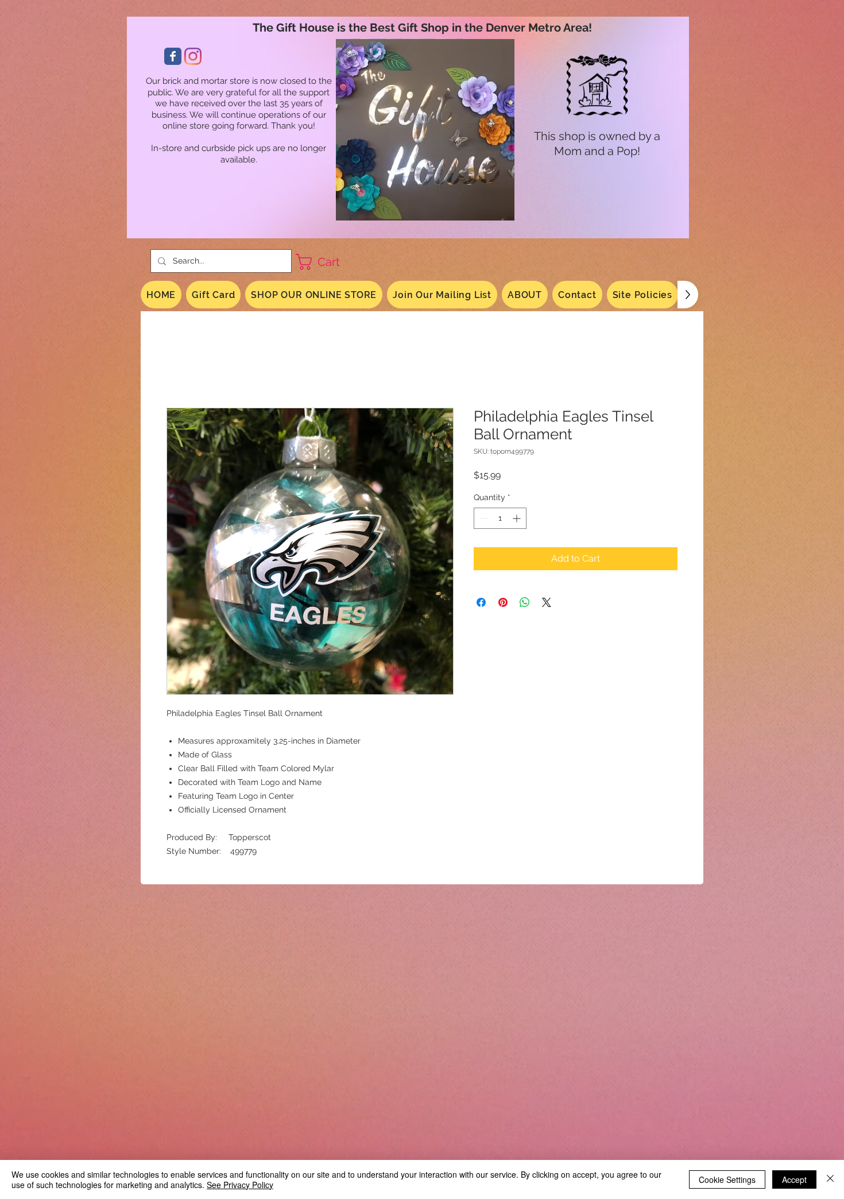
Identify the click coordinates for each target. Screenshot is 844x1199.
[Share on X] (546, 602)
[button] (327, 262)
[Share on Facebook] (481, 602)
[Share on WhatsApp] (525, 602)
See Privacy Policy (240, 1184)
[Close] (830, 1179)
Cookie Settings (727, 1179)
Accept (794, 1179)
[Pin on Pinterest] (503, 602)
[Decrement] (482, 518)
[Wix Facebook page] (172, 56)
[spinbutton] (500, 518)
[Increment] (517, 518)
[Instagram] (193, 56)
